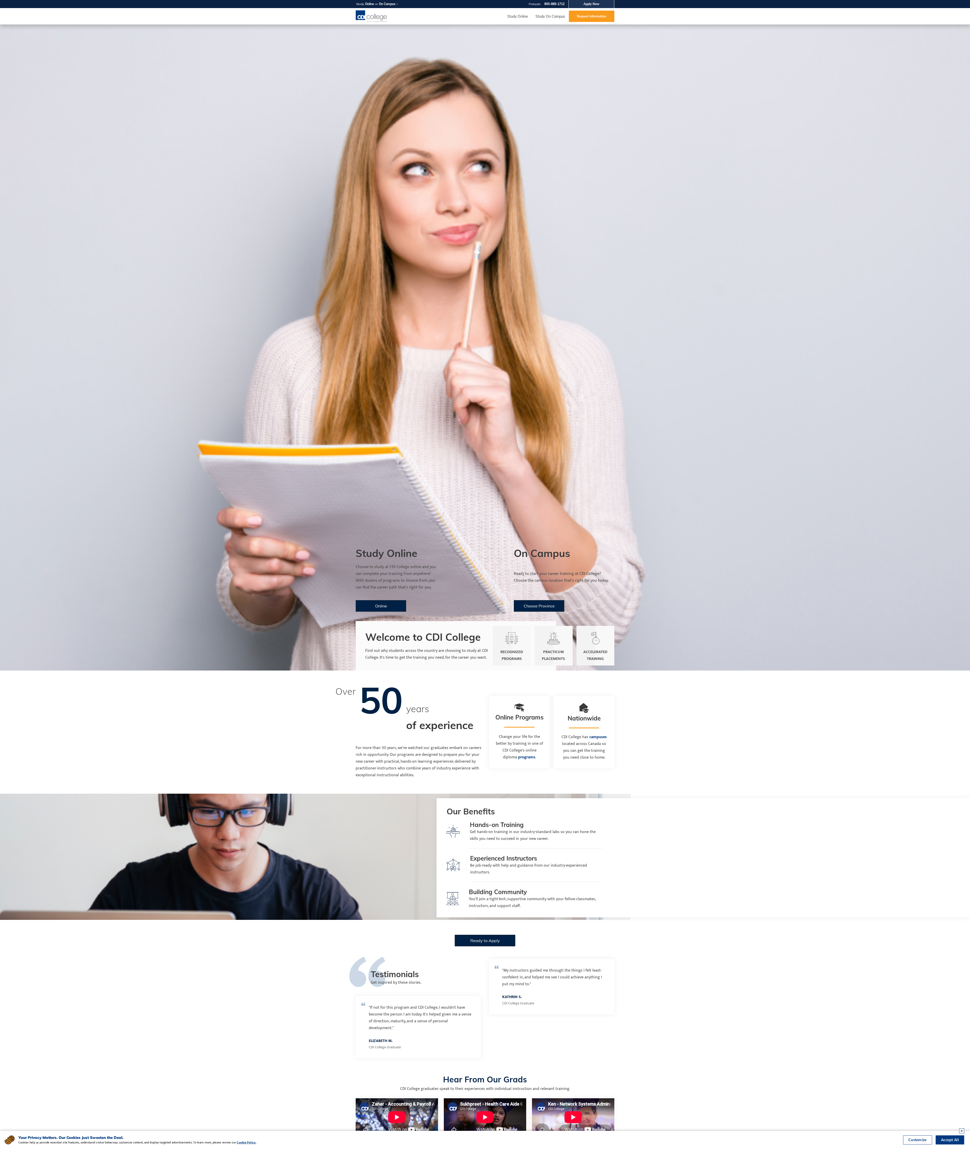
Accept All (950, 1140)
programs (526, 757)
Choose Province (538, 605)
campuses (598, 737)
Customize (917, 1140)
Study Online (517, 16)
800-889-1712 (554, 4)
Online (369, 4)
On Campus (387, 4)
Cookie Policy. (246, 1142)
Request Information (591, 16)
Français (535, 4)
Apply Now (591, 4)
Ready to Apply (485, 940)
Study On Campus (550, 16)
